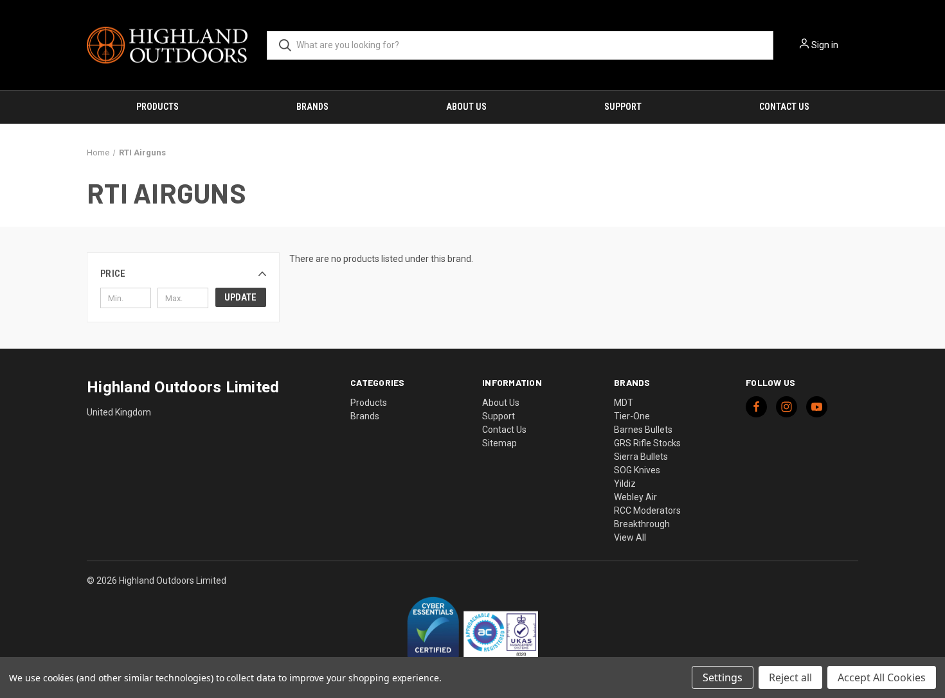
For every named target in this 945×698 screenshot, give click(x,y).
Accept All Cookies (882, 677)
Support (623, 106)
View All (630, 537)
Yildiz (625, 483)
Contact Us (784, 106)
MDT (623, 402)
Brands (312, 106)
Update (240, 297)
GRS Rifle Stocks (647, 443)
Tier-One (632, 416)
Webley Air (635, 497)
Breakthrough (642, 524)
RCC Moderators (647, 510)
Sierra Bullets (641, 456)
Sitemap (499, 443)
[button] (183, 273)
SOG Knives (637, 470)
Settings (722, 677)
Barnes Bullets (643, 429)
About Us (466, 106)
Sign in (824, 45)
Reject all (790, 677)
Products (157, 106)
